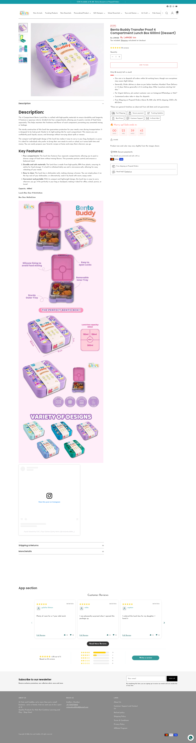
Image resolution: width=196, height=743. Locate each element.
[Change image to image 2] (23, 38)
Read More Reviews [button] (98, 644)
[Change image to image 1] (23, 27)
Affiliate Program (120, 728)
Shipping (124, 40)
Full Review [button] (41, 635)
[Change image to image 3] (23, 48)
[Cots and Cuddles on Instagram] (170, 6)
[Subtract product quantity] (112, 57)
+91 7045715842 (72, 705)
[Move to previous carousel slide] (170, 574)
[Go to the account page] (171, 13)
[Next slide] (164, 622)
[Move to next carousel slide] (175, 574)
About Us (117, 702)
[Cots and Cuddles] (24, 13)
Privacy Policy (119, 724)
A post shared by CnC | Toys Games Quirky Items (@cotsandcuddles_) (49, 531)
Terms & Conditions (121, 720)
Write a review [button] (145, 658)
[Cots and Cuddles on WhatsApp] (173, 6)
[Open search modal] (166, 13)
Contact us (128, 171)
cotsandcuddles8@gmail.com (77, 707)
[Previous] (70, 2)
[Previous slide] (32, 622)
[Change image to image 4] (23, 59)
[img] (42, 604)
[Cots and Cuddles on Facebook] (168, 6)
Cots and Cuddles (35, 734)
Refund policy (119, 712)
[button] (115, 48)
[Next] (125, 2)
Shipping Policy (120, 716)
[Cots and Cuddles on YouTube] (176, 6)
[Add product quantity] (119, 57)
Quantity (113, 52)
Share (115, 140)
